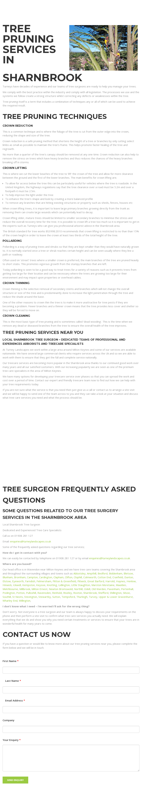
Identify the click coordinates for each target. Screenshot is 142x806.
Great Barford (95, 581)
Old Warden (99, 589)
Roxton (77, 593)
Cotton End (104, 577)
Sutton (56, 596)
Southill (7, 596)
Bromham (20, 577)
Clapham (59, 577)
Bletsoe (128, 573)
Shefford (103, 593)
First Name (11, 661)
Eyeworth (18, 581)
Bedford (103, 573)
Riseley (67, 593)
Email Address (15, 700)
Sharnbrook (90, 593)
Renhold (57, 593)
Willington (24, 600)
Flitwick (81, 581)
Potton (20, 593)
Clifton (68, 577)
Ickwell (17, 585)
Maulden (121, 585)
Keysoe (40, 585)
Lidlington (64, 585)
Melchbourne (10, 589)
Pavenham (113, 589)
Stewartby (44, 596)
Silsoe (126, 593)
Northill (78, 589)
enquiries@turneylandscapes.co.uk (30, 541)
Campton (32, 577)
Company (8, 720)
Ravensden (44, 593)
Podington (9, 593)
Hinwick (7, 585)
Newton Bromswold (61, 589)
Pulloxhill (31, 593)
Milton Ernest (39, 589)
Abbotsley (79, 573)
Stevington (30, 596)
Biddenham (115, 573)
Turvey (93, 596)
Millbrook (24, 589)
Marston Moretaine (102, 585)
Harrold (110, 581)
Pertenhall (127, 589)
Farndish (30, 581)
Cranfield (117, 577)
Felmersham (44, 581)
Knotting (52, 585)
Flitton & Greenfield (64, 581)
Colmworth (89, 577)
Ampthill (91, 573)
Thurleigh (81, 596)
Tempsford (68, 596)
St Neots (17, 596)
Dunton (128, 577)
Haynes (120, 581)
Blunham (8, 577)
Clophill (78, 577)
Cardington (45, 577)
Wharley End (10, 600)
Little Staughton (80, 585)
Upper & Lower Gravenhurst (116, 596)
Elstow (7, 581)
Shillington (116, 593)
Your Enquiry (12, 740)
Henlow (131, 581)
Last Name (13, 680)
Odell (87, 589)
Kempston (28, 585)
